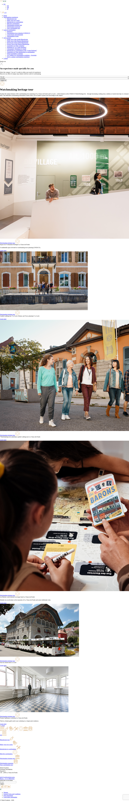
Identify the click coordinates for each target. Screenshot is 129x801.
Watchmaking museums (13, 26)
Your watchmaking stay (13, 28)
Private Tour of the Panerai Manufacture (18, 44)
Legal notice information (10, 797)
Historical (9, 31)
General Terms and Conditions (12, 794)
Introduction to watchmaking (15, 22)
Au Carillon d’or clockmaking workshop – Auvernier (22, 55)
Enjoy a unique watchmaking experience (18, 57)
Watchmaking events (13, 36)
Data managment (8, 795)
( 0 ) (5, 12)
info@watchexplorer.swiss (7, 777)
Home (5, 15)
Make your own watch (13, 20)
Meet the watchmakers (13, 23)
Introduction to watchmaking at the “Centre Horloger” (22, 50)
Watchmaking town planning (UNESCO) (18, 33)
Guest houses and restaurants (15, 34)
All (1, 735)
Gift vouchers (7, 38)
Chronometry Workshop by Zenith (16, 49)
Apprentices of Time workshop (15, 46)
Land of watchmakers (10, 30)
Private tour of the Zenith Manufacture (17, 42)
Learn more (3, 250)
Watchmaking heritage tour (14, 25)
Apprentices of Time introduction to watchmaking (21, 52)
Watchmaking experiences (11, 17)
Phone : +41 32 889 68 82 (7, 779)
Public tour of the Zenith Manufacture (17, 39)
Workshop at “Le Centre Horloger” (17, 47)
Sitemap (6, 792)
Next (3, 725)
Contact (6, 58)
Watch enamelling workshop (15, 53)
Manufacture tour (12, 19)
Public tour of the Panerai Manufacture (17, 41)
